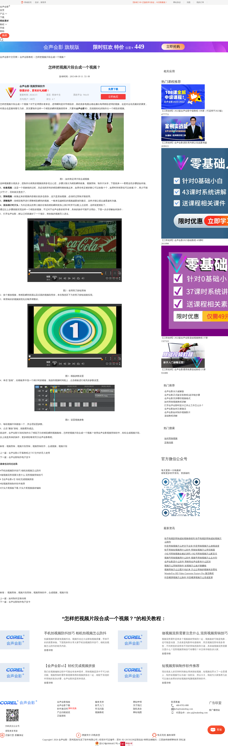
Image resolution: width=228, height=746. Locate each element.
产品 (2, 14)
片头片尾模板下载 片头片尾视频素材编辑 (20, 488)
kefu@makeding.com (183, 709)
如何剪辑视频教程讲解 (175, 402)
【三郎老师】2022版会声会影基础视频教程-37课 (184, 338)
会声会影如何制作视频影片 (177, 412)
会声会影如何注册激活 (175, 409)
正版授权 (61, 716)
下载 (2, 17)
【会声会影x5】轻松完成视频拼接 (17, 479)
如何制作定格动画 (17, 598)
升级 (2, 28)
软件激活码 (62, 709)
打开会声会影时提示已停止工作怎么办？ (183, 405)
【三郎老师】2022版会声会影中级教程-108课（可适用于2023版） (192, 111)
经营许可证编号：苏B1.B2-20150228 (116, 740)
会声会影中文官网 (8, 57)
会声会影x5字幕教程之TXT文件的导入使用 (29, 453)
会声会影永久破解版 (174, 391)
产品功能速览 (63, 712)
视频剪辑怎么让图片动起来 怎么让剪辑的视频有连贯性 (190, 569)
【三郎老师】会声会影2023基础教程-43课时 (182, 240)
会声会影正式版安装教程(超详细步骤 (182, 395)
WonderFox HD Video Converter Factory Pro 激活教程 (189, 573)
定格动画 (168, 442)
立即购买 (113, 96)
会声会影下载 (63, 705)
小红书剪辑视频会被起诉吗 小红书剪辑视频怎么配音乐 (190, 554)
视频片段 (63, 446)
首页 (2, 10)
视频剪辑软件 (113, 433)
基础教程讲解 (170, 416)
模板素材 (4, 21)
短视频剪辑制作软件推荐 (12, 484)
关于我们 (137, 705)
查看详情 (48, 650)
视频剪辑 (11, 446)
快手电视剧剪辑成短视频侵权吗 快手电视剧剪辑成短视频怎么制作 (192, 540)
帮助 (2, 31)
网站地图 (137, 712)
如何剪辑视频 (170, 438)
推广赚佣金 (214, 710)
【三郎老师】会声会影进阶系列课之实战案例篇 (184, 143)
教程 (2, 24)
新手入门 (99, 705)
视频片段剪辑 (23, 446)
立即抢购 (173, 46)
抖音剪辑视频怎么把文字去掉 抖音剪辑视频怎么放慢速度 (191, 546)
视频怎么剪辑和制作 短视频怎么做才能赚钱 (185, 566)
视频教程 (99, 712)
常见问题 (99, 709)
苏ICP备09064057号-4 (109, 743)
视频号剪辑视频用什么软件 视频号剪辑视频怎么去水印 (190, 558)
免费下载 (113, 89)
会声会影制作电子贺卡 (19, 457)
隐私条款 (137, 709)
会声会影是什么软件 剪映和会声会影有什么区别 (187, 562)
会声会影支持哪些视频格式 (177, 398)
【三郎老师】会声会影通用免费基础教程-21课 (183, 369)
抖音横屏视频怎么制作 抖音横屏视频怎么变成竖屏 (188, 577)
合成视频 (52, 446)
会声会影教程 (26, 57)
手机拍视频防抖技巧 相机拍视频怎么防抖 (20, 470)
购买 (4, 35)
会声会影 (5, 7)
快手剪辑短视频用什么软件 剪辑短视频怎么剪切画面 (189, 550)
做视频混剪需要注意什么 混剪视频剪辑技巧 (21, 475)
